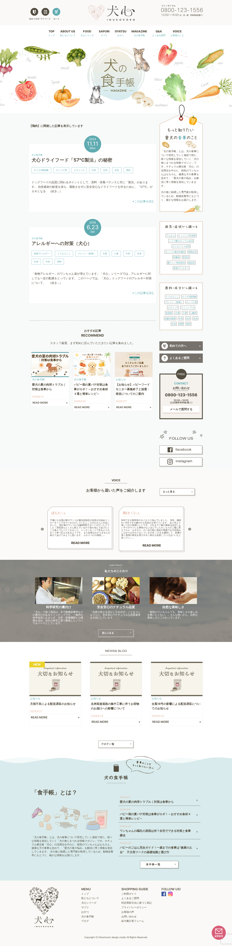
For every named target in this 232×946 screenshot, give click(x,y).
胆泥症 (186, 257)
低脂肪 (169, 312)
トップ (85, 893)
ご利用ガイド (129, 893)
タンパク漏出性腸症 (175, 251)
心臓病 (193, 312)
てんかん (170, 235)
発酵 (181, 323)
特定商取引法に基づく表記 (136, 902)
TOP (51, 33)
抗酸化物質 (170, 318)
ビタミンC (79, 170)
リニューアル (187, 307)
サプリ (85, 907)
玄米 (139, 253)
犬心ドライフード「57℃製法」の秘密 (72, 160)
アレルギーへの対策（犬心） (62, 243)
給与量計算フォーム (132, 920)
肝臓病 (176, 257)
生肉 (105, 170)
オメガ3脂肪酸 (41, 170)
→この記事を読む (143, 201)
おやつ (85, 911)
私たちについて (90, 898)
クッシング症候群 (187, 235)
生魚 (117, 170)
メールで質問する (181, 409)
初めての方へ (178, 346)
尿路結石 (192, 251)
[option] (80, 528)
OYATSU (120, 33)
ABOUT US (67, 33)
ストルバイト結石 (181, 246)
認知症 (191, 262)
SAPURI (104, 33)
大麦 (105, 253)
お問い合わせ (129, 916)
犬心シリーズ (88, 902)
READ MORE (80, 543)
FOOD (87, 33)
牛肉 (94, 170)
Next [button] (189, 529)
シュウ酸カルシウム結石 (181, 240)
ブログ (85, 920)
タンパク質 (61, 170)
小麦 (116, 253)
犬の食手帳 (87, 916)
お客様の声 (127, 911)
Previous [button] (42, 529)
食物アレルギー (41, 253)
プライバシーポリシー (134, 907)
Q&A (158, 33)
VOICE (177, 33)
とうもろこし (64, 253)
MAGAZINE (139, 33)
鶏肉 (128, 170)
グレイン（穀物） (86, 253)
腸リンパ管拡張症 (176, 262)
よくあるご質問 (179, 358)
